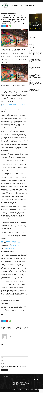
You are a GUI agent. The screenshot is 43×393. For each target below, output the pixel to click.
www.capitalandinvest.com (6, 203)
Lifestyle (15, 13)
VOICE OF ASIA (4, 23)
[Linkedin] (41, 0)
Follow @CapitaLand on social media (8, 241)
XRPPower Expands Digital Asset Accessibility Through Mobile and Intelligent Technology (35, 49)
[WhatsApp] (10, 26)
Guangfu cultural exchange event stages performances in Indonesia (35, 54)
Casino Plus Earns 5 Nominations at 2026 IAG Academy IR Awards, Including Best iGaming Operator (35, 89)
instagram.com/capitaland (16, 244)
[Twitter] (4, 26)
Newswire (5, 314)
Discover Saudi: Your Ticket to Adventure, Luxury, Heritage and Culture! (22, 328)
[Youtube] (37, 379)
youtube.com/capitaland (9, 248)
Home (2, 10)
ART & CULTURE (10, 10)
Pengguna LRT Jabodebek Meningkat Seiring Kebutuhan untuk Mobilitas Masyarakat (35, 83)
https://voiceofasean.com (12, 336)
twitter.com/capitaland (14, 245)
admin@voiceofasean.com (21, 386)
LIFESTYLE (5, 10)
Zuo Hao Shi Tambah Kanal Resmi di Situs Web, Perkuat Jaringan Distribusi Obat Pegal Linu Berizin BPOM (35, 60)
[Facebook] (40, 0)
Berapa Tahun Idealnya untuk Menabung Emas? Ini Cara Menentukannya (34, 43)
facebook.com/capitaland (16, 242)
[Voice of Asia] (5, 5)
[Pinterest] (7, 26)
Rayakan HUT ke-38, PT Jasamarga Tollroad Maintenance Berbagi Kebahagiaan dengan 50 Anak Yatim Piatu (35, 67)
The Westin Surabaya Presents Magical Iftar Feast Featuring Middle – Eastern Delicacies (6, 328)
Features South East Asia (9, 13)
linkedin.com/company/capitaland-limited (13, 247)
